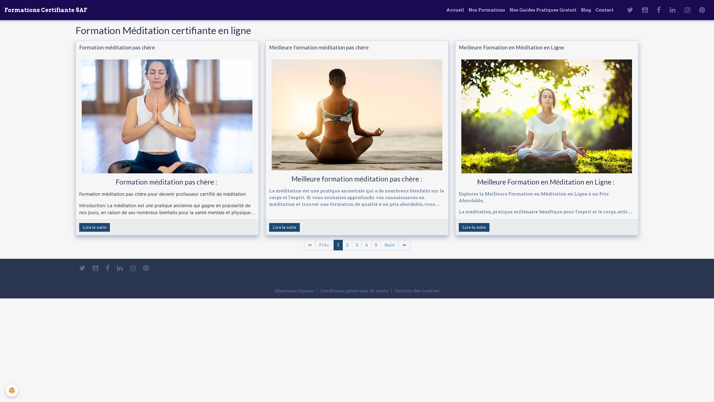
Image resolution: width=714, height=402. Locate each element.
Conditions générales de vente (354, 290)
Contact (604, 10)
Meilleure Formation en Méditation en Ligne (511, 47)
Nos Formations (487, 10)
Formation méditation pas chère (117, 47)
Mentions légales (294, 290)
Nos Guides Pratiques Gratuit (543, 10)
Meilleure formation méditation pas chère (319, 47)
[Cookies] (12, 390)
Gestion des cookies (416, 290)
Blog (586, 10)
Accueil (455, 10)
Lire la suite (94, 227)
